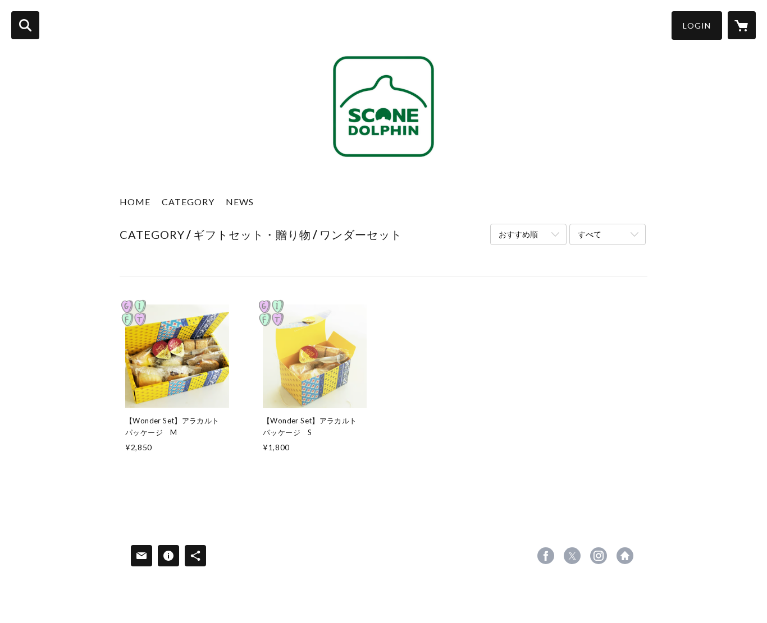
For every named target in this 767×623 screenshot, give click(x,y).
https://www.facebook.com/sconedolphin (545, 555)
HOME (135, 201)
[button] (697, 25)
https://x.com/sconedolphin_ (572, 555)
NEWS (240, 201)
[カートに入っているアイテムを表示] (742, 25)
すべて (589, 234)
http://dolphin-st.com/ (625, 555)
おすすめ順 (518, 234)
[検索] (25, 25)
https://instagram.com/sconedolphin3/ (598, 555)
